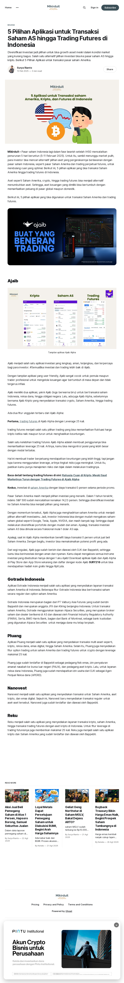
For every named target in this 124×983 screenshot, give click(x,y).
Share (110, 69)
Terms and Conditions (80, 904)
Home (8, 7)
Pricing (35, 904)
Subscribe (110, 7)
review (11, 25)
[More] (17, 7)
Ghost (68, 911)
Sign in (94, 7)
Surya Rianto (24, 67)
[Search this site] (84, 7)
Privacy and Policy (53, 904)
